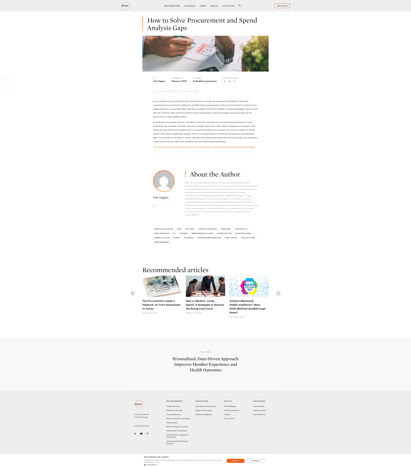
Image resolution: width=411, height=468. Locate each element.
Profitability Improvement (205, 81)
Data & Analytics (241, 229)
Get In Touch (282, 6)
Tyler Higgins (159, 81)
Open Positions (259, 414)
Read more (156, 462)
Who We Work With (172, 6)
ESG (174, 233)
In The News (183, 233)
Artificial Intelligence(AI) (163, 229)
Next (278, 293)
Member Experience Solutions (202, 233)
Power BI (177, 237)
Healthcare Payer (173, 406)
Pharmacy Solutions (162, 237)
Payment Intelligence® (243, 233)
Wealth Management (161, 242)
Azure (179, 229)
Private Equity (171, 422)
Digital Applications (161, 233)
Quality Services (231, 237)
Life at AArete (258, 406)
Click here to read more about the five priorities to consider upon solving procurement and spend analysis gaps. (204, 147)
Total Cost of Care (248, 237)
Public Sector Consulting (176, 431)
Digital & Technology (203, 410)
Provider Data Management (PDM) (209, 237)
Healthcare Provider (174, 410)
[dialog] (205, 461)
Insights (203, 6)
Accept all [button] (236, 461)
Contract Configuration (207, 229)
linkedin (155, 205)
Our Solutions (190, 6)
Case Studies (189, 229)
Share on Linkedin (231, 81)
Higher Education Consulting (178, 418)
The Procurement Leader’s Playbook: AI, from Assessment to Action (161, 304)
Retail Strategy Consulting (177, 427)
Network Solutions (224, 233)
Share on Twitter (236, 81)
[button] (183, 464)
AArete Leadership (231, 410)
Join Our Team (228, 6)
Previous (133, 293)
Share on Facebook (226, 81)
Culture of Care (259, 410)
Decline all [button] (255, 461)
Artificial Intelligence (203, 414)
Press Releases (230, 406)
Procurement (189, 237)
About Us (214, 6)
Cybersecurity (225, 229)
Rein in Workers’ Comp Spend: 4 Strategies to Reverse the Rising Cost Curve (205, 304)
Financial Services (173, 414)
